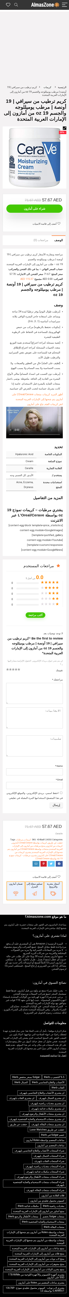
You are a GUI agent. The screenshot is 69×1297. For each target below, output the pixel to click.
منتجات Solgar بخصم (53, 1216)
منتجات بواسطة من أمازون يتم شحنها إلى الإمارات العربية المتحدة (35, 1241)
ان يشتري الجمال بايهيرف (51, 1098)
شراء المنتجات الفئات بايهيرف (49, 1161)
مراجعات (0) (41, 240)
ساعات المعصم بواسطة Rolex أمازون (45, 1140)
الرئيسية (62, 87)
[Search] (16, 5)
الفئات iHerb (58, 1087)
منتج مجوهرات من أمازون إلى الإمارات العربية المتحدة (36, 1264)
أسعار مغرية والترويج (53, 885)
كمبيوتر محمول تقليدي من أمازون (47, 1200)
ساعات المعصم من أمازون (50, 1145)
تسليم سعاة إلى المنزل (34, 885)
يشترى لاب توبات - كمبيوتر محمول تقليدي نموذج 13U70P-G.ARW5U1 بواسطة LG (35, 1289)
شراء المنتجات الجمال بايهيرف (49, 1155)
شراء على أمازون (34, 208)
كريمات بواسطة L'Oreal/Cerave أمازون (29, 843)
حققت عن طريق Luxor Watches (47, 1129)
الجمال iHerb (21, 1082)
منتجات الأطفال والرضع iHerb (23, 1216)
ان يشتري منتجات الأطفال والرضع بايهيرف (43, 1113)
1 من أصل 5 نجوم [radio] (7, 669)
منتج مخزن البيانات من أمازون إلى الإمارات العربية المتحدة (34, 1269)
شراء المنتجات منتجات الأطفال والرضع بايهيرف (40, 1176)
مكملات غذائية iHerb (28, 1206)
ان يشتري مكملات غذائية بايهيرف (47, 1108)
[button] (64, 128)
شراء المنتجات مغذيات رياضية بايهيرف (44, 1166)
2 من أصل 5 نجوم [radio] (9, 669)
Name (59, 766)
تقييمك (59, 670)
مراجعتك (57, 679)
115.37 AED (26, 279)
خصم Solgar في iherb (52, 1134)
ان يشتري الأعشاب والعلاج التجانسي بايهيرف (41, 1092)
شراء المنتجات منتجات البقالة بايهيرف (45, 1190)
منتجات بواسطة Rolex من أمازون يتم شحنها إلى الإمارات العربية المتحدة (35, 1233)
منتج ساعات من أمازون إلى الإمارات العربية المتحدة (38, 1248)
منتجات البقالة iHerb (54, 1227)
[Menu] (65, 5)
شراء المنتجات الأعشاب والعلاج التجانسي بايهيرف (39, 1150)
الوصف (58, 240)
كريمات (47, 87)
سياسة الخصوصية (48, 1055)
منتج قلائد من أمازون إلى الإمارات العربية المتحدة (39, 1253)
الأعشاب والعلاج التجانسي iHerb (48, 1082)
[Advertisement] (34, 46)
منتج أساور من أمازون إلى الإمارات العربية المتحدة (38, 1211)
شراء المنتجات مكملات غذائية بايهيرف (45, 1171)
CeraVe (59, 833)
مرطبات (19, 839)
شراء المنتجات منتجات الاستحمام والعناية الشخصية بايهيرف (38, 1183)
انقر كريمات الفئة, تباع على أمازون (45, 404)
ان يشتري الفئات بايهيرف (21, 1098)
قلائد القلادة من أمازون (52, 1195)
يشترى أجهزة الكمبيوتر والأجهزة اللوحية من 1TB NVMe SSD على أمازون (36, 1276)
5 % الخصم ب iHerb (54, 1077)
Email (59, 779)
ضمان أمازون (16, 883)
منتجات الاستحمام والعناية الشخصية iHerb (43, 1221)
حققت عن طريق (55, 843)
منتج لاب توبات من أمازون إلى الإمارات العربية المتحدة (36, 1258)
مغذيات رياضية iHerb (53, 1206)
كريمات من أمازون (54, 846)
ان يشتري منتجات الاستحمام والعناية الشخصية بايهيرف (36, 1119)
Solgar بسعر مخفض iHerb (26, 1077)
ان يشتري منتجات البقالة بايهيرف (47, 1124)
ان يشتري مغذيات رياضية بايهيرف (47, 1103)
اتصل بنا (62, 1055)
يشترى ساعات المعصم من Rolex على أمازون (41, 1282)
